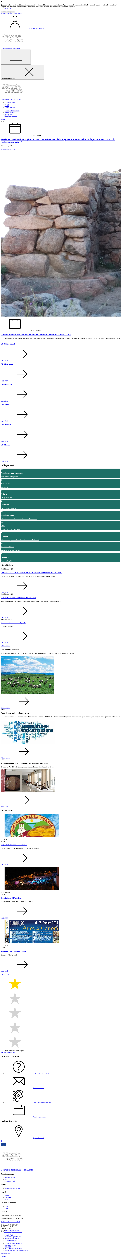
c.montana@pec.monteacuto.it (13, 1232)
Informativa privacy (10, 1245)
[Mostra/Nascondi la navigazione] (16, 57)
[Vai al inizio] (1, 1141)
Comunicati (8, 1197)
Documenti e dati (10, 1181)
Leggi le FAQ (9, 1235)
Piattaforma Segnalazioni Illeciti (10, 1222)
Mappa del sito (5, 1253)
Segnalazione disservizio (12, 1238)
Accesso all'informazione (12, 111)
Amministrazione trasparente (13, 1243)
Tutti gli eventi (5, 974)
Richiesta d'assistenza (11, 1240)
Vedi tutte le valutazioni (8, 1052)
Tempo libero (8, 114)
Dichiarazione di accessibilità (13, 1248)
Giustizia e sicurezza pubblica (13, 1188)
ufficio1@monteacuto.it (12, 1230)
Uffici (6, 1179)
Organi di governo (10, 1177)
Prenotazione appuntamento (13, 1237)
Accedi (3, 119)
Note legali (8, 1247)
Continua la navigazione (8, 11)
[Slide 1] (3, 121)
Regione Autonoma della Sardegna (11, 13)
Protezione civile (9, 112)
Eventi (6, 1208)
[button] (10, 102)
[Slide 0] (1, 121)
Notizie (7, 1196)
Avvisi (6, 1199)
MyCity (4, 1256)
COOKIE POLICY (7, 8)
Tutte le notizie (5, 646)
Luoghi (7, 1206)
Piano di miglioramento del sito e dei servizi (18, 1250)
